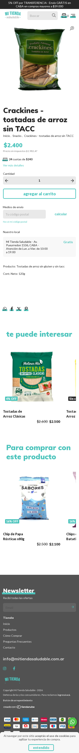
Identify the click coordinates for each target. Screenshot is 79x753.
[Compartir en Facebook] (12, 309)
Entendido (41, 748)
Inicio (6, 135)
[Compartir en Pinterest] (26, 309)
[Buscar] (54, 15)
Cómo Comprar (12, 635)
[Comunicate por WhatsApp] (72, 722)
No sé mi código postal (15, 221)
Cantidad (9, 173)
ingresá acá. (64, 694)
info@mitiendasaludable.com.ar (33, 658)
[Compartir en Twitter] (19, 309)
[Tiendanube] (19, 707)
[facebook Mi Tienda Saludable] (14, 668)
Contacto (9, 647)
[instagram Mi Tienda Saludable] (4, 668)
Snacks (17, 135)
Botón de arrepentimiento (18, 700)
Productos (9, 629)
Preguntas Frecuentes (17, 641)
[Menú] (73, 15)
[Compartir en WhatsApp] (5, 309)
